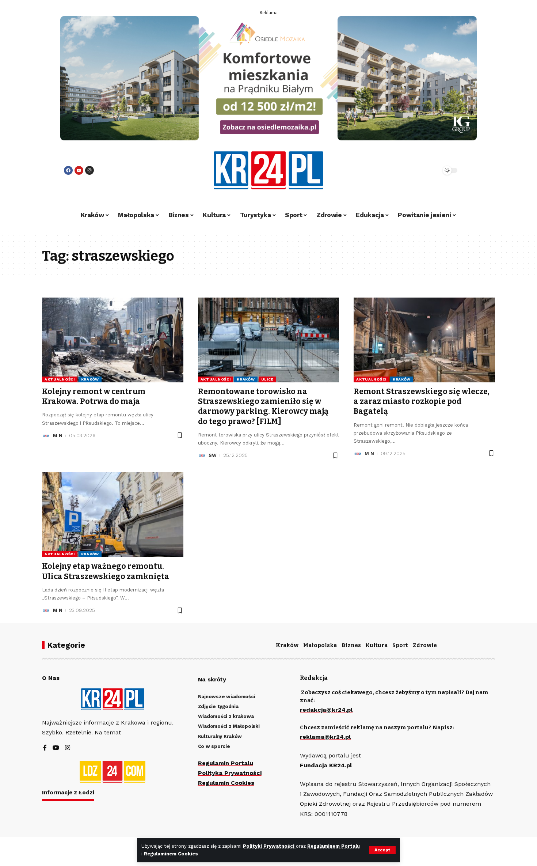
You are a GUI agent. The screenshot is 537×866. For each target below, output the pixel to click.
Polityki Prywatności (269, 846)
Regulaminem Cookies (171, 853)
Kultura (376, 645)
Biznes (351, 645)
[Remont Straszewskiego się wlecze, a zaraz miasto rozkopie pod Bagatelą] (424, 340)
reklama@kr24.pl (325, 736)
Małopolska (320, 645)
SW (213, 455)
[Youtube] (79, 170)
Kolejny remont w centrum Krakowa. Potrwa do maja (93, 396)
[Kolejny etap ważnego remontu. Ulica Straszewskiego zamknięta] (112, 514)
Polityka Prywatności (230, 772)
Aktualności (60, 379)
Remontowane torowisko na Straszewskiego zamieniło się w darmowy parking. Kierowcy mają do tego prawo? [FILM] (263, 406)
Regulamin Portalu (225, 763)
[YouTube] (56, 748)
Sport (400, 645)
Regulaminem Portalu (333, 846)
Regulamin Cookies (226, 782)
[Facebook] (68, 170)
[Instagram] (89, 170)
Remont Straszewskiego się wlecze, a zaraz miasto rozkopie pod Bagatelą (422, 401)
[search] (415, 170)
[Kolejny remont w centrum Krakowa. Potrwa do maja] (112, 340)
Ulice (267, 379)
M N (57, 435)
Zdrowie (425, 645)
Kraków (90, 379)
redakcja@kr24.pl (326, 709)
